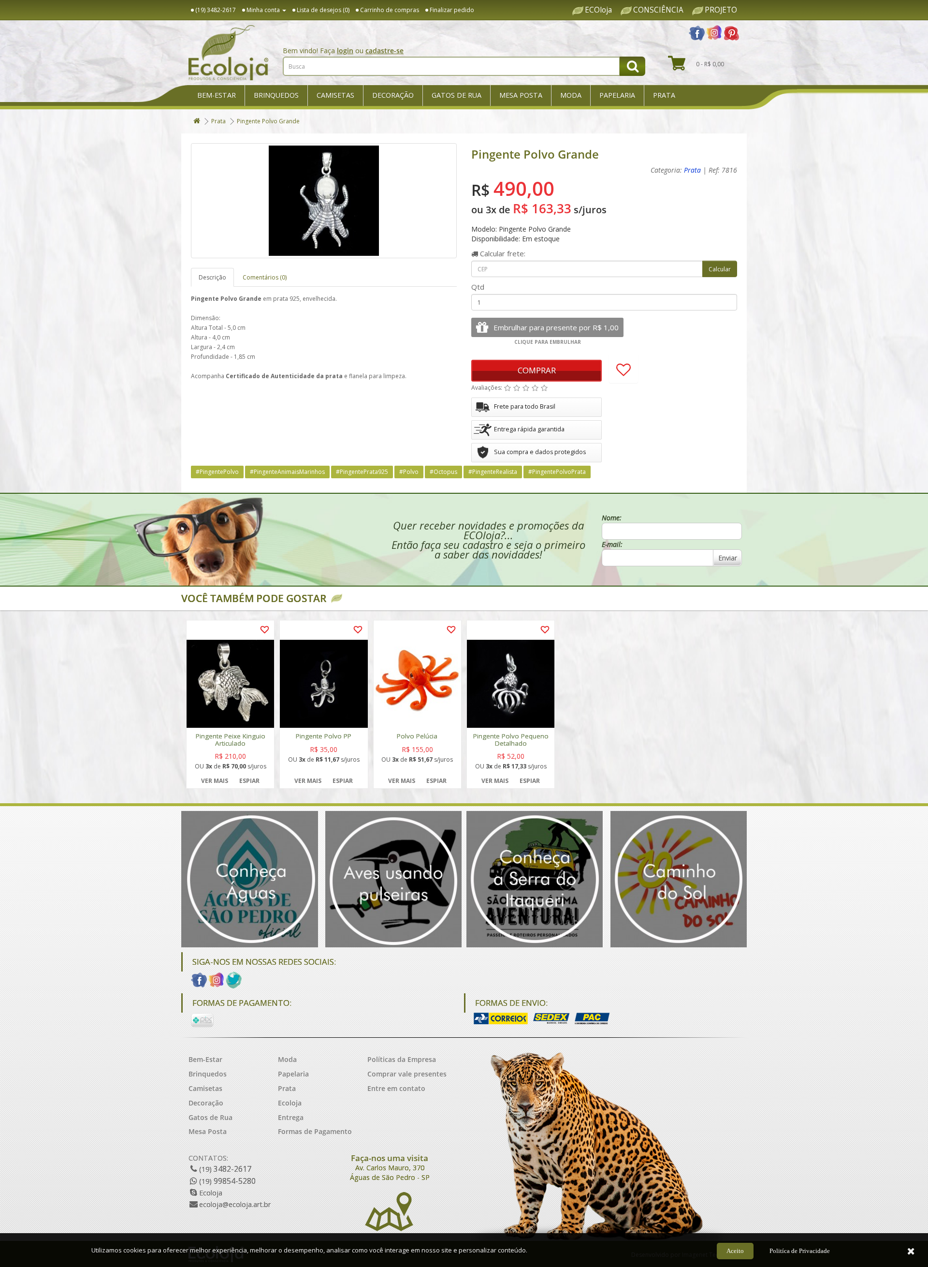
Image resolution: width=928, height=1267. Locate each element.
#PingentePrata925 (362, 472)
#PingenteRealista (492, 472)
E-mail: (612, 544)
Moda (570, 95)
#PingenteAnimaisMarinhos (287, 472)
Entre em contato (396, 1088)
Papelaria (617, 95)
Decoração (393, 95)
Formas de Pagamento (315, 1131)
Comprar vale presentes (407, 1073)
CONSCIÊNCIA (658, 10)
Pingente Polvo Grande (268, 121)
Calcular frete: (501, 253)
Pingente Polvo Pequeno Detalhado (511, 740)
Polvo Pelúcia (417, 736)
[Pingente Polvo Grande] (324, 200)
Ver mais (214, 781)
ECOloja (598, 10)
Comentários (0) (265, 277)
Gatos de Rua (456, 95)
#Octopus (443, 472)
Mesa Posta (520, 95)
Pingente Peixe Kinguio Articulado (230, 740)
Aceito (735, 1250)
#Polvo (409, 472)
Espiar (249, 781)
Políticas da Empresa (401, 1059)
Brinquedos (276, 95)
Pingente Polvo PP (323, 736)
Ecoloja (290, 1102)
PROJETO (721, 10)
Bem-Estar (216, 95)
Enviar (727, 557)
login (345, 50)
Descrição (212, 277)
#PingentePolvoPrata (557, 472)
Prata (664, 95)
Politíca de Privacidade (799, 1250)
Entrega (291, 1117)
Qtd (477, 287)
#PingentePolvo (217, 472)
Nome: (612, 517)
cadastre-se (384, 50)
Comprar (537, 370)
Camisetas (335, 95)
